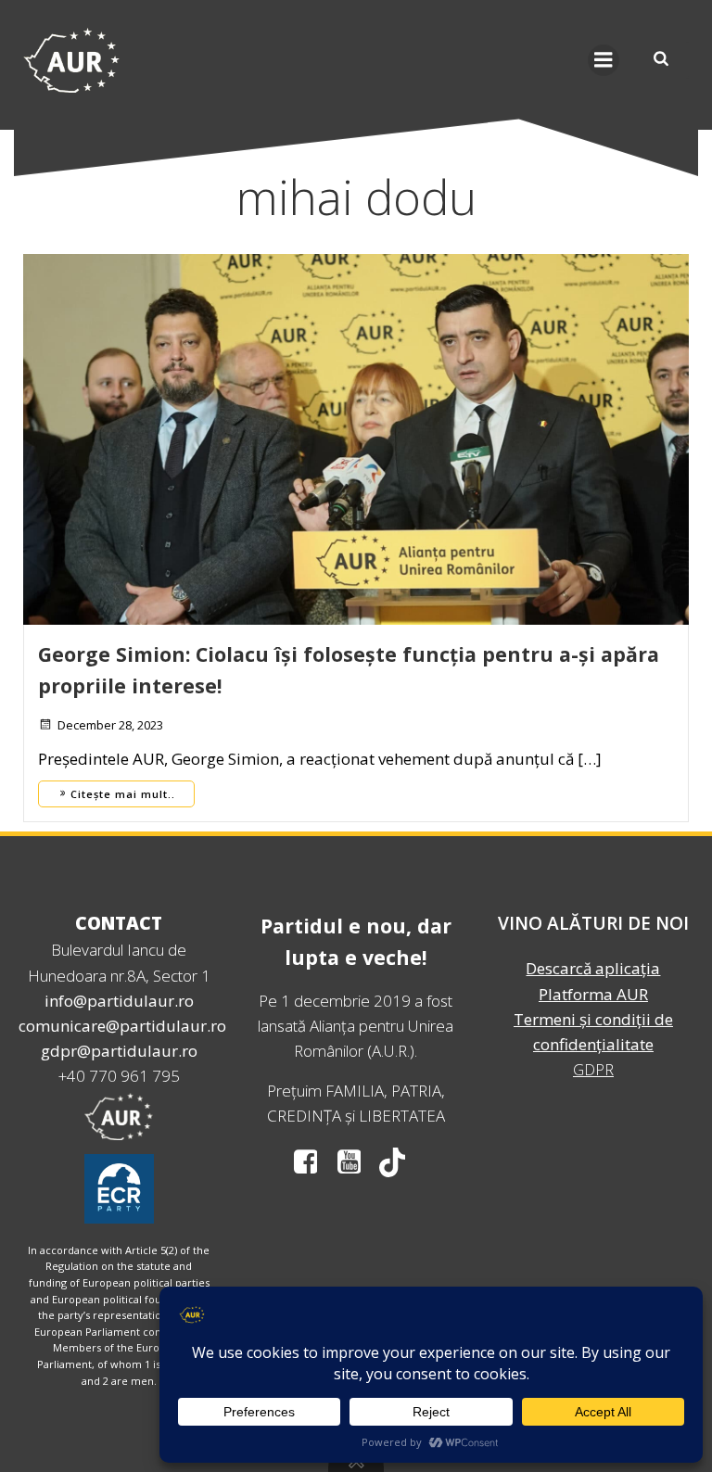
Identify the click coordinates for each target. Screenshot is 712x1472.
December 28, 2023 (110, 725)
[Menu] (603, 60)
